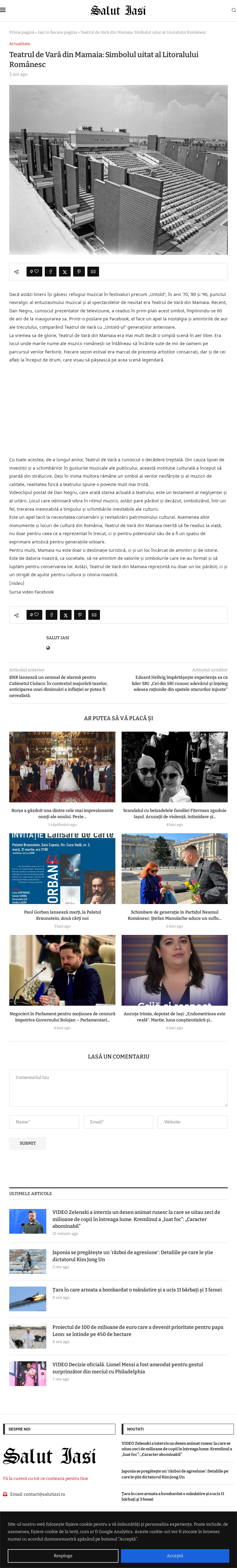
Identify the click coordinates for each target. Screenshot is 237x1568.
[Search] (234, 10)
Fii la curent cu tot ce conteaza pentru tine (45, 1478)
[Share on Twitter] (65, 272)
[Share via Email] (93, 272)
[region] (118, 1539)
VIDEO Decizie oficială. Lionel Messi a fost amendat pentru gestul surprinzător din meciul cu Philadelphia (127, 1368)
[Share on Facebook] (50, 272)
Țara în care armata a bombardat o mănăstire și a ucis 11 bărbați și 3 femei (137, 1290)
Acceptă (175, 1555)
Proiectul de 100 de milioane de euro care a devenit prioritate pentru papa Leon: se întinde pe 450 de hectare (137, 1330)
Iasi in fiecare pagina (57, 32)
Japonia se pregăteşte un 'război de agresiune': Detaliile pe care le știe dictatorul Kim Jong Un (132, 1255)
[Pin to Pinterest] (79, 272)
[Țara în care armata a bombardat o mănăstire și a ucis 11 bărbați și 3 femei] (27, 1299)
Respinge (63, 1555)
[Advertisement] (118, 410)
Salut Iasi (57, 637)
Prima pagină (21, 32)
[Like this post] (36, 272)
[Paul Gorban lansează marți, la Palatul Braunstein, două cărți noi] (62, 868)
